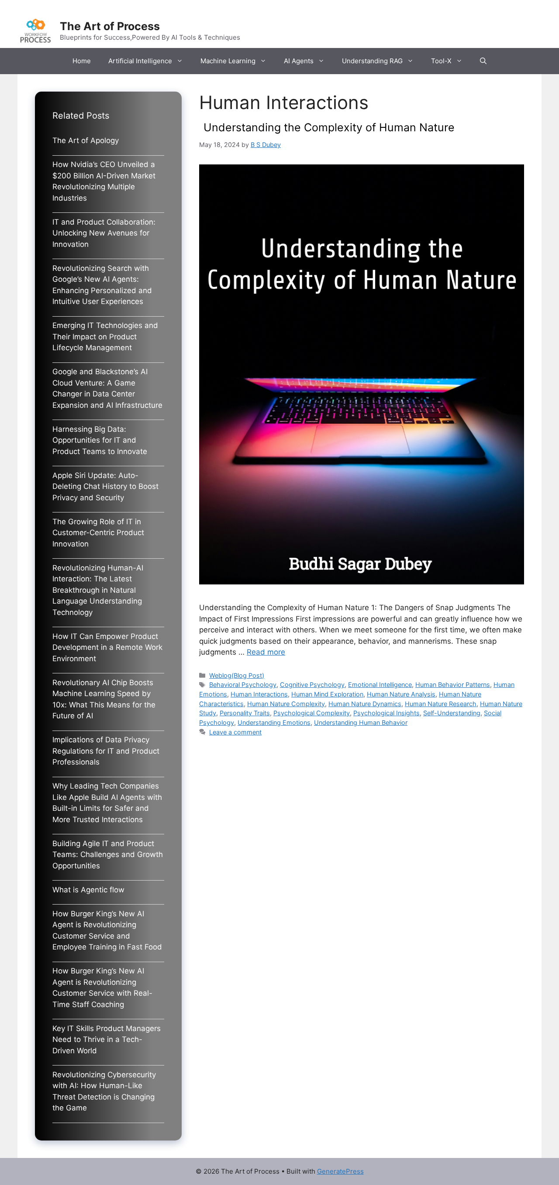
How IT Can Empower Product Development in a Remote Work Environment (107, 647)
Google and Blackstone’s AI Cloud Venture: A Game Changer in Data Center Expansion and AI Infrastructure (107, 388)
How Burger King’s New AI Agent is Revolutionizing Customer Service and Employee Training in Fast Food (107, 930)
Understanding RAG (372, 61)
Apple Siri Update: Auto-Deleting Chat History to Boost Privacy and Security (105, 486)
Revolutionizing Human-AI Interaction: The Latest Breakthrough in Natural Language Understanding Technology (97, 590)
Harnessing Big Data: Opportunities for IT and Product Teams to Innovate (99, 440)
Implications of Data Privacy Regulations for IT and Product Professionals (105, 750)
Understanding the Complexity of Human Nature (329, 127)
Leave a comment (235, 732)
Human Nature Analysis (401, 694)
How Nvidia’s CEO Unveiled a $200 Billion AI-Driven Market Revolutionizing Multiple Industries (103, 181)
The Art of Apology (85, 140)
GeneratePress (340, 1171)
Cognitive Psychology (312, 684)
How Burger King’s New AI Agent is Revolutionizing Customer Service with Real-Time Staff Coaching (102, 987)
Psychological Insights (386, 713)
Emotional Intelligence (380, 684)
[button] (483, 61)
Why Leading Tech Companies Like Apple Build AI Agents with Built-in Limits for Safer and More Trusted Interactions (107, 803)
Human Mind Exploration (327, 694)
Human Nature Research (440, 703)
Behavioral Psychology (242, 684)
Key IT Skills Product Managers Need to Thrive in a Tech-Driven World (106, 1039)
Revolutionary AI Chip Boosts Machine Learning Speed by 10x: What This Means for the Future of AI (103, 699)
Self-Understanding (451, 713)
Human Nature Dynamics (364, 703)
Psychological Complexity (311, 713)
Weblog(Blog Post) (236, 675)
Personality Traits (245, 713)
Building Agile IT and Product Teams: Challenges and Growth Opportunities (107, 854)
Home (81, 61)
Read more (266, 652)
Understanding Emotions (274, 722)
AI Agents (299, 61)
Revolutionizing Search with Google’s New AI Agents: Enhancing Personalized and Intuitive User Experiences (102, 285)
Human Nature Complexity (286, 703)
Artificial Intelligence (140, 61)
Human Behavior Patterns (452, 684)
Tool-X (441, 61)
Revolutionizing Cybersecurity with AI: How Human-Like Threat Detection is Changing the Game (104, 1091)
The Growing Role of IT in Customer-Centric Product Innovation (98, 532)
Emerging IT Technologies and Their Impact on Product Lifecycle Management (105, 336)
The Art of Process (110, 26)
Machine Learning (227, 61)
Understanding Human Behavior (360, 722)
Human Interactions (259, 694)
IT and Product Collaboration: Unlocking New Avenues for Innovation (103, 233)
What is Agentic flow (88, 889)
